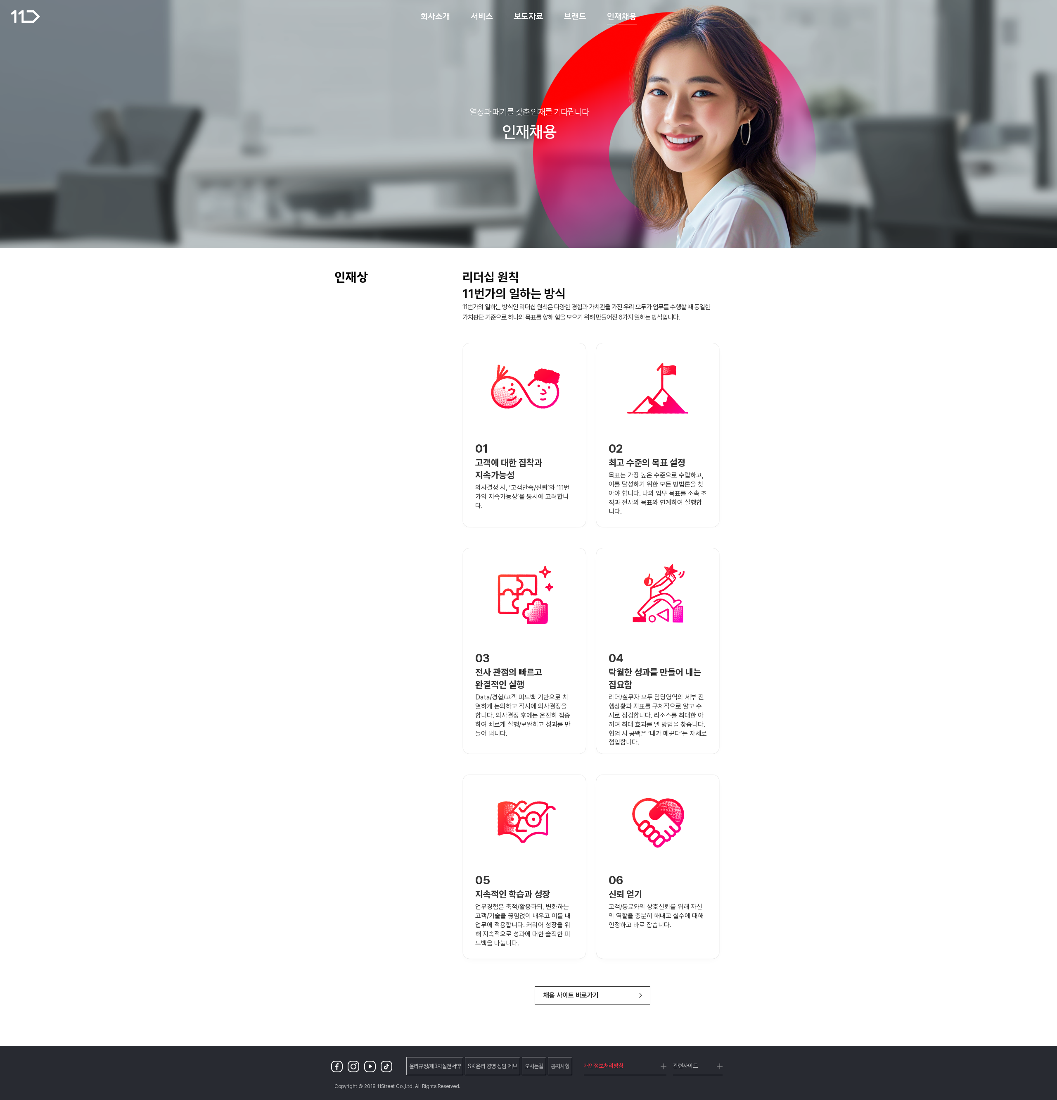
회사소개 (435, 16)
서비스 (482, 16)
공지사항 (560, 1066)
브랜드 (575, 16)
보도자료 (528, 16)
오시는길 (534, 1066)
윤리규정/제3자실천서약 (435, 1066)
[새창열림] (338, 1066)
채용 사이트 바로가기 (571, 995)
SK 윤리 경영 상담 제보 (492, 1066)
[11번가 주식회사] (25, 16)
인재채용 (622, 16)
